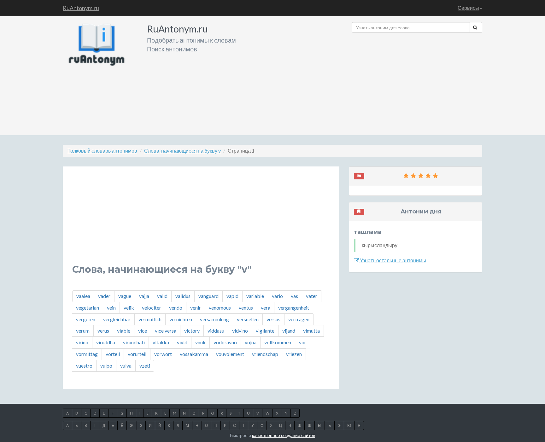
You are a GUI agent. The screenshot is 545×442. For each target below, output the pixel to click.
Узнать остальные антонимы (392, 260)
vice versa (165, 331)
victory (192, 331)
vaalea (83, 296)
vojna (250, 342)
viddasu (216, 331)
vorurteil (137, 354)
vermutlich (149, 319)
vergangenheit (293, 308)
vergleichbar (117, 319)
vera (265, 308)
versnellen (248, 319)
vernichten (180, 319)
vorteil (113, 354)
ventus (246, 308)
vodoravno (225, 342)
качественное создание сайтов (283, 435)
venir (195, 308)
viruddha (105, 342)
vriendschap (265, 354)
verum (83, 331)
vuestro (84, 366)
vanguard (208, 296)
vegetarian (87, 308)
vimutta (311, 331)
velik (129, 308)
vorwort (163, 354)
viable (123, 331)
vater (311, 296)
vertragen (298, 319)
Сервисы (468, 8)
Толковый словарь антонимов (102, 151)
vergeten (85, 319)
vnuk (200, 342)
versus (273, 319)
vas (294, 296)
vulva (126, 366)
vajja (144, 296)
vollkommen (277, 342)
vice (142, 331)
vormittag (87, 354)
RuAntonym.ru (81, 7)
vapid (232, 296)
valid (162, 296)
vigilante (265, 331)
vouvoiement (230, 354)
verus (103, 331)
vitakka (161, 342)
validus (182, 296)
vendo (175, 308)
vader (104, 296)
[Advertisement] (417, 82)
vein (111, 308)
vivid (182, 342)
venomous (220, 308)
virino (82, 342)
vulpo (106, 366)
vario (277, 296)
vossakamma (194, 354)
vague (124, 296)
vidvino (240, 331)
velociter (151, 308)
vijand (288, 331)
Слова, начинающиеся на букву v (182, 151)
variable (255, 296)
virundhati (134, 342)
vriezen (294, 354)
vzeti (144, 366)
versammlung (214, 319)
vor (302, 342)
